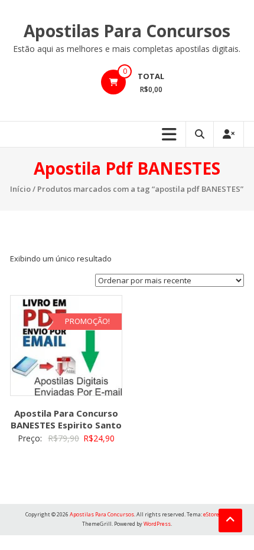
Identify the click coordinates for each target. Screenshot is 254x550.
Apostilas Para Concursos (127, 30)
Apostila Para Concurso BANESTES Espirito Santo (66, 419)
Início (20, 189)
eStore (211, 514)
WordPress (157, 524)
